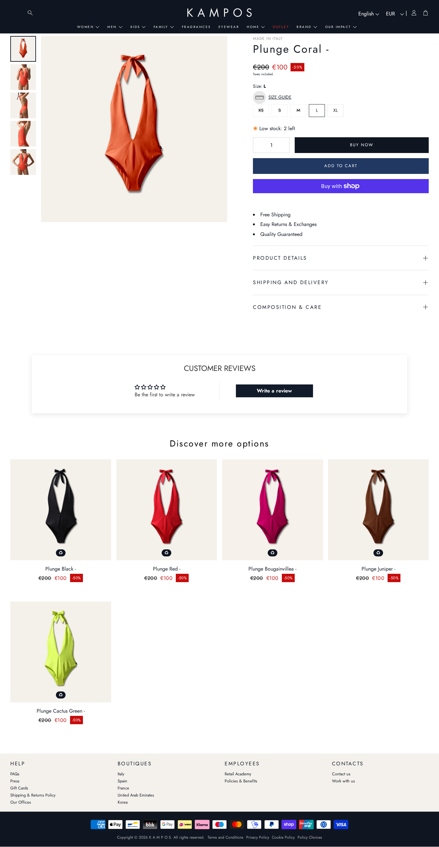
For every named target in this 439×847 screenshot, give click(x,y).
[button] (274, 97)
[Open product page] (60, 509)
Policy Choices (310, 837)
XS (261, 110)
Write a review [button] (274, 390)
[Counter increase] (283, 145)
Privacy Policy (257, 837)
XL (335, 110)
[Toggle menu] (17, 13)
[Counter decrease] (259, 145)
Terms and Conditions (225, 837)
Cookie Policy (283, 837)
